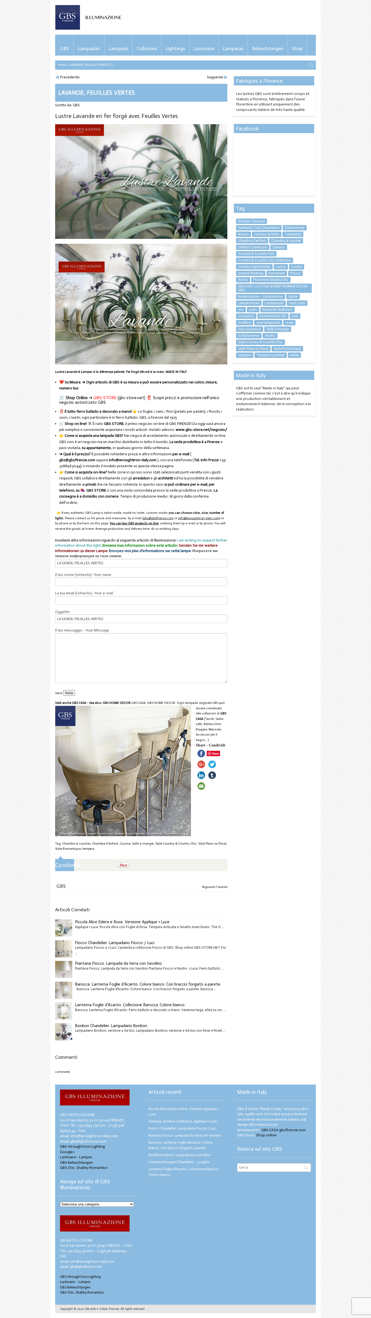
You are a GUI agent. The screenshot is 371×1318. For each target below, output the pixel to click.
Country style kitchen (254, 267)
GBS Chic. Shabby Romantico (84, 1167)
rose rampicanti (268, 322)
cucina (281, 267)
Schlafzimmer (248, 335)
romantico (246, 316)
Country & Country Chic (256, 254)
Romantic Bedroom (278, 309)
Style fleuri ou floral (212, 843)
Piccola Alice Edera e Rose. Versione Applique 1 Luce (122, 921)
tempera (88, 849)
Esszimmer (277, 273)
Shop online (266, 1135)
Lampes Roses (248, 303)
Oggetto (62, 612)
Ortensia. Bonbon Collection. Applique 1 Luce (183, 1121)
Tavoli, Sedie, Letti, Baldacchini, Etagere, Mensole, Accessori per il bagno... (210, 729)
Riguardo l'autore (214, 887)
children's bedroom (252, 247)
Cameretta (293, 234)
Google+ (67, 1152)
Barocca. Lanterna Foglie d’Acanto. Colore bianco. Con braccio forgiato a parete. (148, 984)
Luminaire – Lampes (75, 1282)
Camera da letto (266, 234)
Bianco (243, 234)
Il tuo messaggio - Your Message (82, 630)
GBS (64, 49)
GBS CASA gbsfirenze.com (283, 1130)
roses (289, 322)
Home (62, 65)
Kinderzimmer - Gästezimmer (260, 296)
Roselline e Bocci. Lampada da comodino (180, 1155)
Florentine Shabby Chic (270, 280)
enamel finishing (250, 273)
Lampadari (89, 49)
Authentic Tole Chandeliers (258, 228)
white (294, 355)
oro (241, 309)
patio (253, 309)
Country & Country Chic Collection (264, 260)
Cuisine (125, 843)
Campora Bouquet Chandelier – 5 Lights (179, 1162)
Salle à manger (143, 843)
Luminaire (204, 49)
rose (295, 316)
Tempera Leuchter (271, 355)
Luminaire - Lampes (76, 1157)
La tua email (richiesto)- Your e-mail (84, 593)
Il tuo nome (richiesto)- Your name (83, 574)
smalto (270, 335)
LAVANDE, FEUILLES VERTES (90, 65)
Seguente (215, 77)
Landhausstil (274, 303)
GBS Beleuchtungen (76, 1162)
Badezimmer (294, 228)
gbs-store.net (131, 397)
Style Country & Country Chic (176, 843)
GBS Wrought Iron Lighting (82, 1146)
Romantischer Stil (273, 316)
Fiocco (295, 273)
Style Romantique (68, 849)
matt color (297, 303)
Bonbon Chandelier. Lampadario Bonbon (111, 1025)
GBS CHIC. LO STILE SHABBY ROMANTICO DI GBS (272, 288)
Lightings (175, 49)
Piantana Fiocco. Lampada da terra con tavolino (118, 963)
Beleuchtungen (268, 49)
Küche (293, 296)
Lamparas (233, 49)
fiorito (243, 280)
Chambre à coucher (76, 843)
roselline (244, 322)
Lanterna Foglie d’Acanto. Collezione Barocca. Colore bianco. (130, 1004)
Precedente (70, 77)
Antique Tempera (251, 221)
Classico (279, 247)
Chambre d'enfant (105, 843)
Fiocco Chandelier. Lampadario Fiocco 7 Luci (114, 942)
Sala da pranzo (249, 329)
